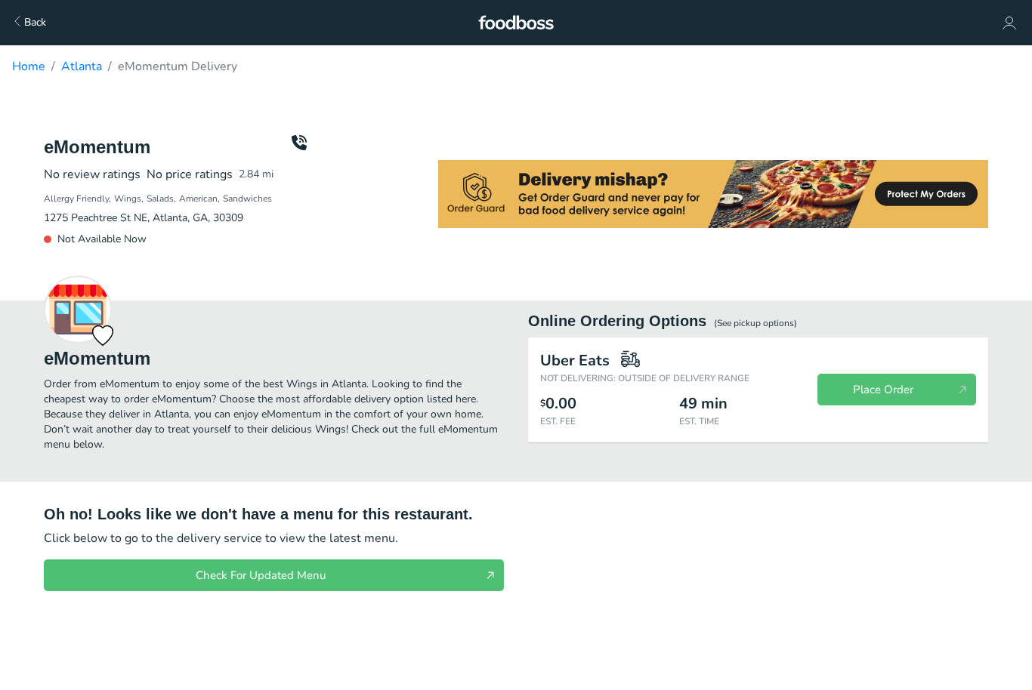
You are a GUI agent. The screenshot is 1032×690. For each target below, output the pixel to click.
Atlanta (81, 66)
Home (28, 66)
